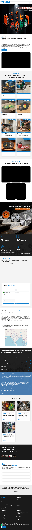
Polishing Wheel (7, 524)
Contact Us (18, 505)
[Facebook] (16, 519)
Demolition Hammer (15, 524)
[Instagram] (20, 519)
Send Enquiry (15, 303)
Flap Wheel (3, 524)
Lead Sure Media (10, 527)
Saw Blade (11, 524)
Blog (17, 502)
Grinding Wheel (4, 515)
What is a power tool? (5, 470)
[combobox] (4, 292)
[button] (12, 337)
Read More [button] (3, 50)
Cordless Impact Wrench (25, 524)
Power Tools (3, 525)
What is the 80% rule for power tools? (8, 480)
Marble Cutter (7, 523)
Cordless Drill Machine (26, 523)
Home (17, 499)
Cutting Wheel (17, 523)
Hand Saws (20, 524)
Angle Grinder (4, 512)
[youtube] (18, 519)
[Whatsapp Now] (1, 525)
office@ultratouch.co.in (21, 516)
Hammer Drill (3, 518)
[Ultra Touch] (6, 1)
